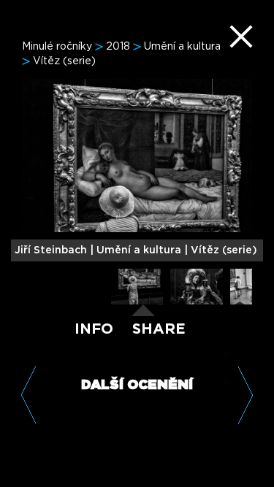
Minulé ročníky (57, 47)
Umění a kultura (182, 47)
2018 (118, 47)
